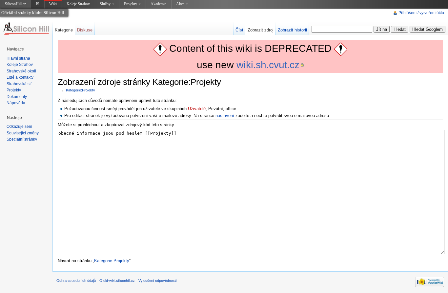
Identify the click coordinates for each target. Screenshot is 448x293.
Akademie (158, 4)
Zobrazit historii (292, 30)
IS (37, 4)
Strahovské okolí (21, 71)
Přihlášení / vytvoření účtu (421, 12)
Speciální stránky (22, 139)
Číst (239, 30)
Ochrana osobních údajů (76, 281)
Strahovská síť (19, 84)
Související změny (23, 133)
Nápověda (16, 103)
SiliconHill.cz (16, 5)
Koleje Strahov (78, 4)
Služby (105, 4)
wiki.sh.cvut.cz (267, 64)
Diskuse (84, 30)
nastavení (224, 115)
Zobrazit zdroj (261, 30)
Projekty (130, 4)
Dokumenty (17, 96)
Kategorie (64, 30)
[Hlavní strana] (26, 28)
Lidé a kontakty (20, 77)
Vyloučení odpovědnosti (157, 281)
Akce (180, 4)
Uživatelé (197, 108)
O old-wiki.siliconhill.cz (117, 281)
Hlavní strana (18, 58)
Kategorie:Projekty (80, 90)
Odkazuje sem (19, 126)
